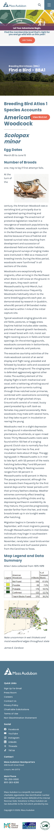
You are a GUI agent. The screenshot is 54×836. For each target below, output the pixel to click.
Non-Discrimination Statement (20, 717)
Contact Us (10, 701)
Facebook (13, 729)
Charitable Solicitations (16, 709)
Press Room (10, 692)
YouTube (13, 733)
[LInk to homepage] (14, 4)
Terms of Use (11, 713)
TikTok (11, 750)
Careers (8, 696)
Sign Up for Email (13, 688)
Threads (12, 746)
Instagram (14, 737)
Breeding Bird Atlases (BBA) (24, 66)
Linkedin (12, 741)
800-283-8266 (11, 782)
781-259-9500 (11, 779)
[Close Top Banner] (51, 12)
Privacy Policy (11, 705)
